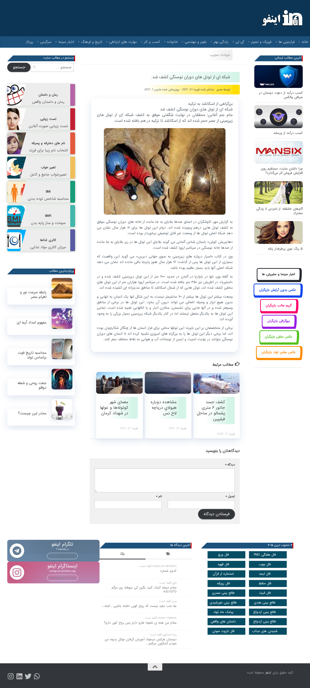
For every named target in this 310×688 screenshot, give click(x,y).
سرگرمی (45, 42)
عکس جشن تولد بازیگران (279, 352)
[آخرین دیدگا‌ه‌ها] (123, 554)
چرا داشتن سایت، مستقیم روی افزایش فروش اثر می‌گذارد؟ (282, 171)
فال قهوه (223, 564)
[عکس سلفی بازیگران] (278, 342)
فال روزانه (223, 583)
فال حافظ (264, 583)
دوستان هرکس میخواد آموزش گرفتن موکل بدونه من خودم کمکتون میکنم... (141, 641)
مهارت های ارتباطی (123, 42)
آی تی (239, 42)
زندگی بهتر (221, 42)
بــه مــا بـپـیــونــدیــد (62, 556)
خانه (305, 42)
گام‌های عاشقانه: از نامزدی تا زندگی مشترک (279, 211)
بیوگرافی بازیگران (278, 321)
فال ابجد (265, 573)
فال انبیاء (265, 592)
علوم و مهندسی (196, 42)
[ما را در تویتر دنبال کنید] (28, 676)
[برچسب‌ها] (169, 554)
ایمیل (230, 496)
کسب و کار (152, 42)
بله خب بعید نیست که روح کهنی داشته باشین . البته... (139, 606)
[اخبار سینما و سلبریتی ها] (278, 279)
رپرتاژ (29, 42)
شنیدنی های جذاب (265, 631)
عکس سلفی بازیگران (278, 336)
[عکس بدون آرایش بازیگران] (277, 295)
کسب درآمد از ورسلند (288, 133)
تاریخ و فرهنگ (91, 42)
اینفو (268, 672)
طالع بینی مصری (223, 592)
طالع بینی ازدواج (264, 612)
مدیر (219, 89)
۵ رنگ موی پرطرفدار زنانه (285, 248)
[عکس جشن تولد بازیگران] (278, 357)
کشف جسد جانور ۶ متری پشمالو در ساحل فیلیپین (211, 410)
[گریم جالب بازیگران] (278, 310)
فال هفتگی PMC (265, 554)
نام (159, 496)
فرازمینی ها (287, 42)
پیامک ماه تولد (223, 612)
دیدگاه (230, 464)
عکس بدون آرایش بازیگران (277, 290)
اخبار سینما (66, 42)
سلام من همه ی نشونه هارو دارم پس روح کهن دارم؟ (140, 622)
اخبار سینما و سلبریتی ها (278, 274)
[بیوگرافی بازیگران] (278, 326)
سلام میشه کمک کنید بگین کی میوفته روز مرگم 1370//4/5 (144, 589)
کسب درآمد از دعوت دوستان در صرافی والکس (281, 95)
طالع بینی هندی (265, 602)
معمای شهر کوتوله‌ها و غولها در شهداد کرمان (114, 408)
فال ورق (223, 554)
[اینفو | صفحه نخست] (281, 18)
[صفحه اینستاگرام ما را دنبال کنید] (10, 676)
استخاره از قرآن (223, 573)
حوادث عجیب (220, 55)
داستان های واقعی (223, 621)
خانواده (172, 42)
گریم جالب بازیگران (279, 305)
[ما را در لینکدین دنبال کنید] (19, 676)
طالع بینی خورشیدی (223, 602)
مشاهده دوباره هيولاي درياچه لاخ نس (164, 408)
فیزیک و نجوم (261, 42)
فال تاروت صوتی (223, 631)
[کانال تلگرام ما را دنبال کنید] (36, 676)
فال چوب (265, 564)
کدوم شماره (168, 570)
